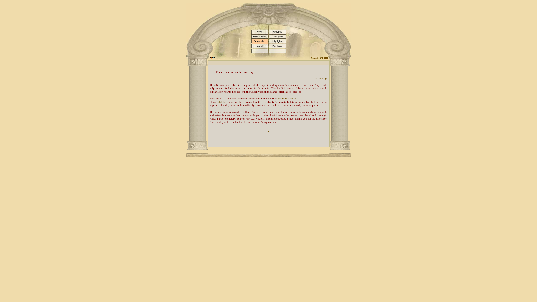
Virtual (260, 46)
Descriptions (259, 36)
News (260, 31)
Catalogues (277, 36)
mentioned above (287, 98)
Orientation (259, 41)
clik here (223, 101)
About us (277, 31)
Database (277, 46)
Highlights (277, 41)
